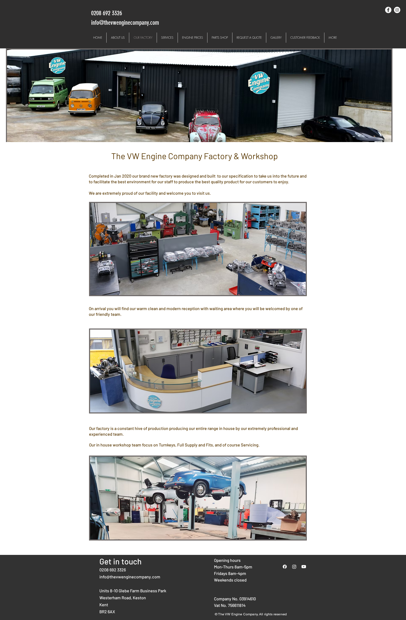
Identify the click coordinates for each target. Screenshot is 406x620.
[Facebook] (284, 566)
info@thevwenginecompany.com (129, 576)
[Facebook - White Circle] (388, 10)
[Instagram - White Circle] (397, 10)
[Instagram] (294, 566)
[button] (167, 38)
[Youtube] (303, 566)
